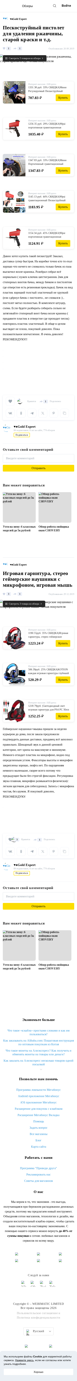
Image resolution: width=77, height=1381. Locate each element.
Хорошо (38, 1371)
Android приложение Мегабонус (38, 1096)
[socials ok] (33, 1285)
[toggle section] (41, 1069)
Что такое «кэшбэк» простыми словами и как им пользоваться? (38, 1032)
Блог (38, 1140)
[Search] (54, 6)
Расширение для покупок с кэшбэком (38, 1108)
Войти (66, 5)
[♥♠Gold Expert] (6, 19)
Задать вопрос (38, 1127)
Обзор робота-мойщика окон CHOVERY (53, 528)
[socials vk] (24, 1285)
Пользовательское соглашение (37, 1313)
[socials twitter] (43, 1285)
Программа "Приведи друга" (38, 1168)
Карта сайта (38, 1146)
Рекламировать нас (38, 1174)
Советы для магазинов (38, 1180)
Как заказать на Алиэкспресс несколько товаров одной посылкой (38, 1062)
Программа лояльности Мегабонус (38, 1089)
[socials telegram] (52, 1285)
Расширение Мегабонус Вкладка (38, 1115)
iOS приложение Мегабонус (39, 1102)
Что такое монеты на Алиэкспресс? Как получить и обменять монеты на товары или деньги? (38, 1052)
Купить (63, 97)
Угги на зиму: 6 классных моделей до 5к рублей (19, 528)
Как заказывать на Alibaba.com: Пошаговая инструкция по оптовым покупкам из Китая (38, 1042)
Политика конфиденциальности (38, 1317)
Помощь (38, 1121)
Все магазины (38, 1134)
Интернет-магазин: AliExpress (42, 84)
